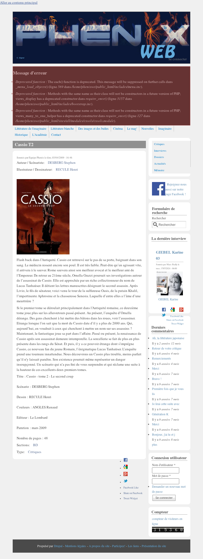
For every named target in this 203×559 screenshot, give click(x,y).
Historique (21, 135)
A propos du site (99, 546)
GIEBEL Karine (168, 299)
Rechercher (159, 218)
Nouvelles (147, 129)
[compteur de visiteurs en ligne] (168, 531)
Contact (56, 135)
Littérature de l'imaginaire (30, 129)
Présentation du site (154, 546)
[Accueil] (101, 62)
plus (154, 444)
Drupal (58, 546)
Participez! (118, 546)
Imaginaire (165, 129)
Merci (155, 368)
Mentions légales (75, 546)
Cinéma (118, 129)
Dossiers (159, 157)
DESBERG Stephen (62, 162)
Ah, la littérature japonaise (168, 338)
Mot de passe (161, 476)
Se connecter (177, 59)
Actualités (160, 163)
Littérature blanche (62, 129)
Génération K (160, 414)
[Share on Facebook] (125, 461)
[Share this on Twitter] (125, 482)
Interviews (160, 150)
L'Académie (39, 135)
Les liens (133, 546)
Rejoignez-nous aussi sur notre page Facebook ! (176, 189)
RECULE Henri (67, 169)
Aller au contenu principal (19, 2)
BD (35, 444)
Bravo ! (157, 379)
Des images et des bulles (93, 129)
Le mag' (132, 129)
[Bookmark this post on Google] (125, 468)
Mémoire (159, 170)
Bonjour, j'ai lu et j (163, 434)
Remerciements (161, 358)
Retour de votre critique (166, 348)
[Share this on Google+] (125, 475)
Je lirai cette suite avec (165, 404)
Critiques (34, 451)
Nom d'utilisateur (164, 465)
